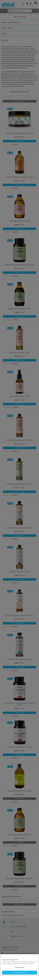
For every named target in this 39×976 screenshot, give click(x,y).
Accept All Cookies (19, 972)
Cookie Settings (19, 967)
